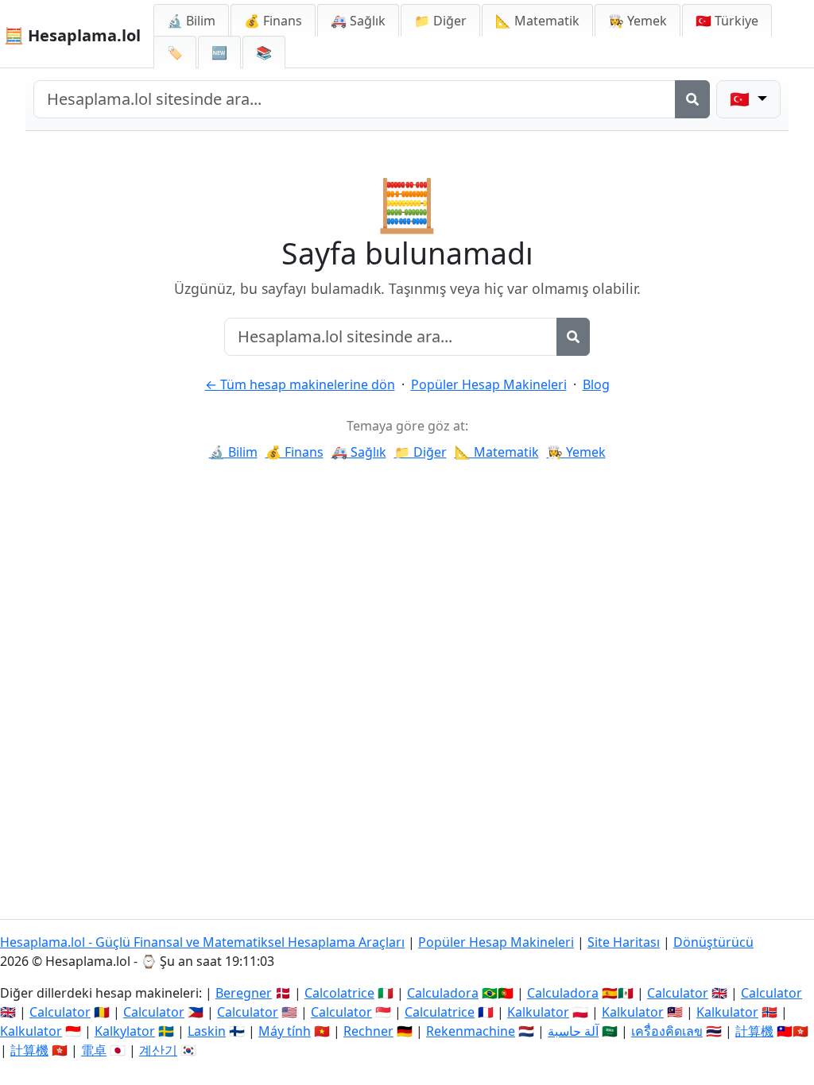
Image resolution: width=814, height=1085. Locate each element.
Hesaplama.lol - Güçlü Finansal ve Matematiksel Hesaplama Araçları (202, 942)
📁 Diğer (440, 20)
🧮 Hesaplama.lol (72, 35)
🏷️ (175, 52)
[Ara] (692, 99)
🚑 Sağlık (358, 20)
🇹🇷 (727, 20)
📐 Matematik (537, 20)
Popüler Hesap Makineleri (489, 384)
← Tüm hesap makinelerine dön (300, 384)
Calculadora (443, 993)
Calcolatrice (339, 993)
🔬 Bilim (191, 20)
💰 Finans (273, 20)
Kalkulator (538, 1012)
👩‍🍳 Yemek (637, 20)
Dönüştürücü (713, 942)
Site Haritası (623, 942)
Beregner (243, 993)
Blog (596, 384)
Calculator (677, 993)
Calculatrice (440, 1012)
